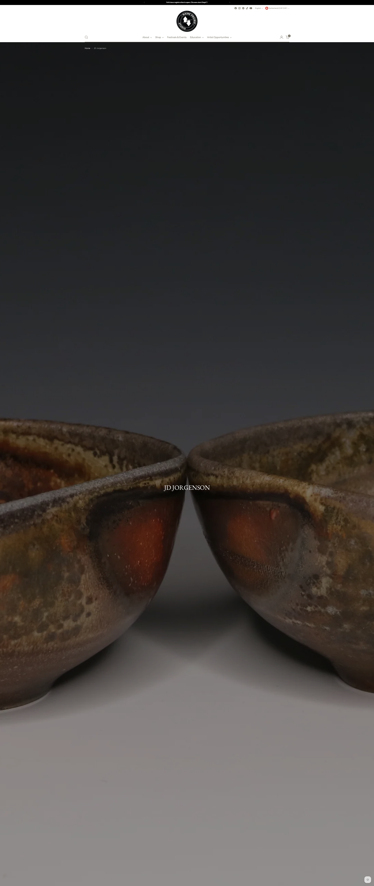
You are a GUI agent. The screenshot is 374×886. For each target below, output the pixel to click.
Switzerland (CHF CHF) (278, 8)
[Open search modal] (86, 37)
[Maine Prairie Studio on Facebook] (235, 8)
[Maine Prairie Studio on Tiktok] (247, 8)
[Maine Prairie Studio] (187, 21)
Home (87, 48)
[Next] (229, 2)
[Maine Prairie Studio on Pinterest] (243, 8)
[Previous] (144, 2)
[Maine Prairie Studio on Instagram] (239, 8)
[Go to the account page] (281, 37)
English (258, 8)
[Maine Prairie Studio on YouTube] (251, 8)
